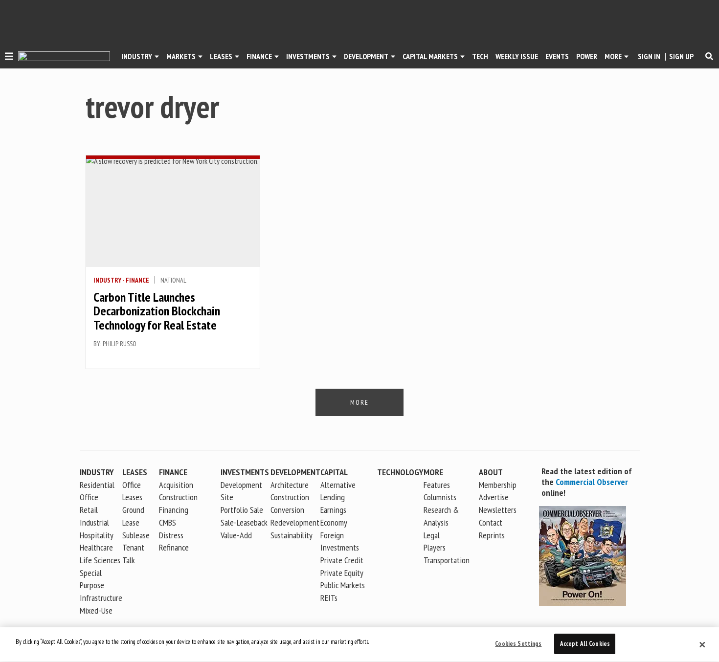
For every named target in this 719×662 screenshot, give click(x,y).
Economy (333, 522)
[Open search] (709, 56)
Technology (400, 472)
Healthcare (96, 547)
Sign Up (681, 56)
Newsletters (498, 509)
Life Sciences (100, 560)
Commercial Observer (592, 481)
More (613, 56)
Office (89, 497)
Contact (490, 522)
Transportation (447, 560)
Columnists (440, 497)
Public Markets (342, 585)
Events (557, 56)
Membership (498, 484)
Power (586, 56)
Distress (171, 535)
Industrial (94, 522)
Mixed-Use (96, 610)
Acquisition (176, 484)
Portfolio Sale (242, 509)
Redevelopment (294, 522)
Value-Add (236, 535)
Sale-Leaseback (244, 522)
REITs (328, 597)
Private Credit (341, 560)
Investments (308, 56)
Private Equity (341, 572)
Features (437, 484)
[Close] (702, 644)
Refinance (174, 547)
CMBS (167, 522)
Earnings (333, 509)
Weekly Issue (516, 56)
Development (366, 56)
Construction (289, 497)
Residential (97, 484)
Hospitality (96, 535)
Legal (432, 535)
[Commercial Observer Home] (64, 56)
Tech (480, 56)
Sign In (649, 56)
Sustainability (291, 535)
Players (435, 547)
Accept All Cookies (585, 644)
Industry (107, 280)
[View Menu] (9, 57)
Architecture (289, 484)
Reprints (492, 535)
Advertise (494, 497)
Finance (259, 56)
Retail (89, 509)
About (491, 472)
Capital (334, 472)
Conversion (287, 509)
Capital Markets (430, 56)
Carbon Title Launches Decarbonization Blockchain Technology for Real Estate (156, 311)
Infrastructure (101, 597)
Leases (221, 56)
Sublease (136, 535)
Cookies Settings (518, 644)
